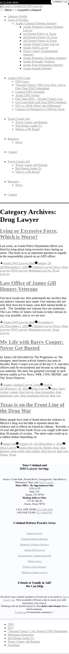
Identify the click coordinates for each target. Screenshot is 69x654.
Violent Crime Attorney (34, 566)
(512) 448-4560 (45, 509)
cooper (14, 392)
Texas (12, 454)
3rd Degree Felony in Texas (40, 40)
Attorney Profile (17, 16)
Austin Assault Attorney (37, 68)
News (18, 142)
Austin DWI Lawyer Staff (19, 263)
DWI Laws (22, 81)
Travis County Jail (19, 118)
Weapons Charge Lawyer (34, 572)
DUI (10, 627)
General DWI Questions (30, 91)
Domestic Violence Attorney (34, 544)
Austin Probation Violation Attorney (45, 58)
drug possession (44, 392)
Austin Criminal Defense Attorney (36, 23)
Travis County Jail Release (31, 122)
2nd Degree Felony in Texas (40, 37)
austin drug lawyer (31, 447)
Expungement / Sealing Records (34, 555)
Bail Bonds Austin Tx (28, 125)
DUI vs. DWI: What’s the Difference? (38, 105)
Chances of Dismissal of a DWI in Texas (40, 109)
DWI (11, 624)
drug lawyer (26, 392)
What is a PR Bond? (27, 129)
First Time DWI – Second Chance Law (39, 98)
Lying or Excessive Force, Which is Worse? (29, 234)
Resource (13, 138)
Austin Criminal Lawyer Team (21, 384)
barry (54, 388)
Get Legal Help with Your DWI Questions (41, 102)
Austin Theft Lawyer (35, 47)
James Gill (9, 443)
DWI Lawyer (19, 270)
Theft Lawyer (34, 561)
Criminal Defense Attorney (34, 538)
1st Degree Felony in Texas (39, 33)
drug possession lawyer (34, 395)
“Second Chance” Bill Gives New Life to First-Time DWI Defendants (40, 86)
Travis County (46, 482)
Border (47, 447)
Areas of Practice (18, 20)
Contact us (20, 612)
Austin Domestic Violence (39, 61)
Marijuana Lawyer (39, 270)
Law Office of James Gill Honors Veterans (28, 286)
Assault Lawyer (35, 533)
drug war (55, 395)
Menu (23, 10)
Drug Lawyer (40, 388)
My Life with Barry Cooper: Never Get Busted (32, 345)
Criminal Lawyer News (46, 267)
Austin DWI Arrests (27, 95)
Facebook (14, 645)
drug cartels (32, 451)
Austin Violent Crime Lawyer (41, 44)
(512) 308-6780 (44, 512)
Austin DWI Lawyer (34, 550)
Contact (12, 151)
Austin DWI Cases (19, 78)
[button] (2, 9)
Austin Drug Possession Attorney (43, 65)
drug (56, 447)
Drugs (3, 454)
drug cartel (17, 451)
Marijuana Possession (21, 634)
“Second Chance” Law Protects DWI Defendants (37, 631)
